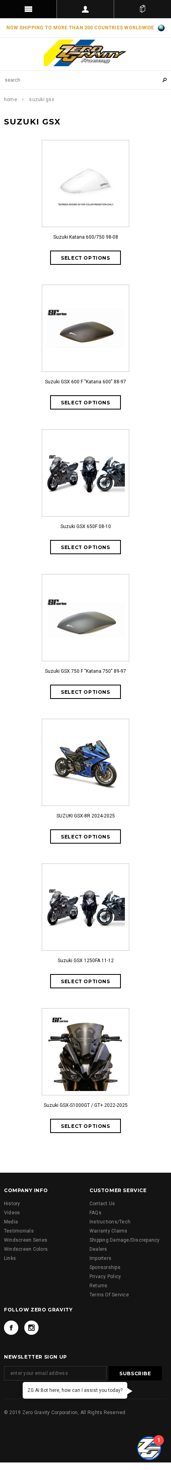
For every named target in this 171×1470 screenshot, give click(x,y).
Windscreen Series (25, 1240)
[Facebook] (11, 1328)
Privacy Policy (105, 1276)
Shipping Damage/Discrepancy (124, 1240)
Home (10, 99)
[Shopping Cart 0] (142, 9)
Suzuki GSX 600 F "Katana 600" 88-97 (85, 382)
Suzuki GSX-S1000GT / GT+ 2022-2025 (86, 1105)
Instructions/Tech (109, 1222)
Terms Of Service (109, 1295)
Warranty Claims (108, 1231)
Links (10, 1258)
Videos (12, 1212)
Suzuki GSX (41, 99)
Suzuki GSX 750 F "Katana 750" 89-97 (85, 671)
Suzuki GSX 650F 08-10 (85, 526)
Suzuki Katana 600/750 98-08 (85, 237)
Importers (100, 1258)
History (12, 1203)
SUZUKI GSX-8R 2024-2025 (85, 816)
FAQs (95, 1212)
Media (11, 1222)
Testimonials (19, 1231)
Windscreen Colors (26, 1249)
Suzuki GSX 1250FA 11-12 (86, 960)
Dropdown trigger (85, 9)
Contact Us (102, 1203)
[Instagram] (31, 1328)
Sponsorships (104, 1267)
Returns (98, 1285)
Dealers (98, 1249)
